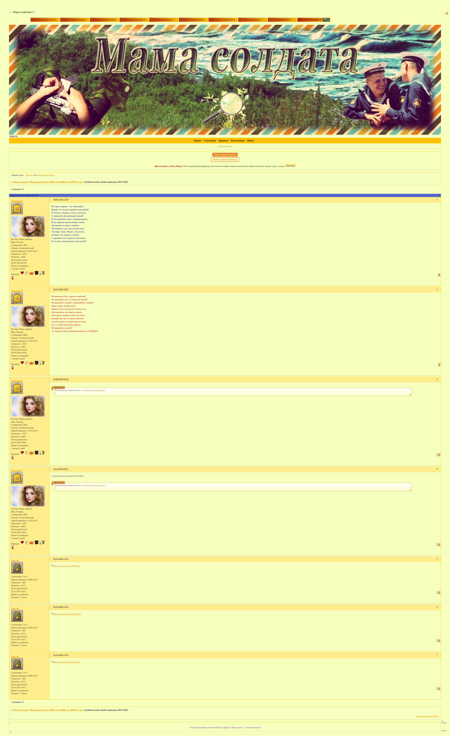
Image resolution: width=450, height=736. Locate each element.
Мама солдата (20, 182)
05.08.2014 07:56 (60, 379)
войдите (85, 390)
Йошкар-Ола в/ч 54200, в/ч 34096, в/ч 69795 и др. (56, 182)
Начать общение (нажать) (225, 159)
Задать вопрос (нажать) (225, 155)
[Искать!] (447, 13)
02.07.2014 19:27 (60, 289)
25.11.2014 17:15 (60, 655)
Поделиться (52, 201)
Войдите (29, 175)
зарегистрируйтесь (46, 175)
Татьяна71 (16, 201)
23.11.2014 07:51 (60, 469)
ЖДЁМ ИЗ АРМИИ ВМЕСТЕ (310, 20)
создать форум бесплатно (427, 716)
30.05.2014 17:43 (60, 199)
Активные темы (225, 146)
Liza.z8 (15, 560)
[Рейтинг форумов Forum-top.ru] (290, 166)
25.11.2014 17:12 (60, 559)
